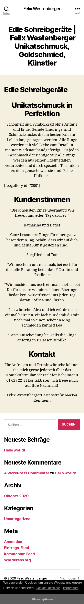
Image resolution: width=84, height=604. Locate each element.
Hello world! (14, 450)
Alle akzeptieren (42, 599)
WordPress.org (17, 560)
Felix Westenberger (41, 9)
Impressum (70, 588)
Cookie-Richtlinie (48, 588)
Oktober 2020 (16, 496)
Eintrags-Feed (16, 548)
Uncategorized (17, 519)
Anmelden (13, 541)
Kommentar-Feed (19, 554)
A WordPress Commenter (26, 473)
